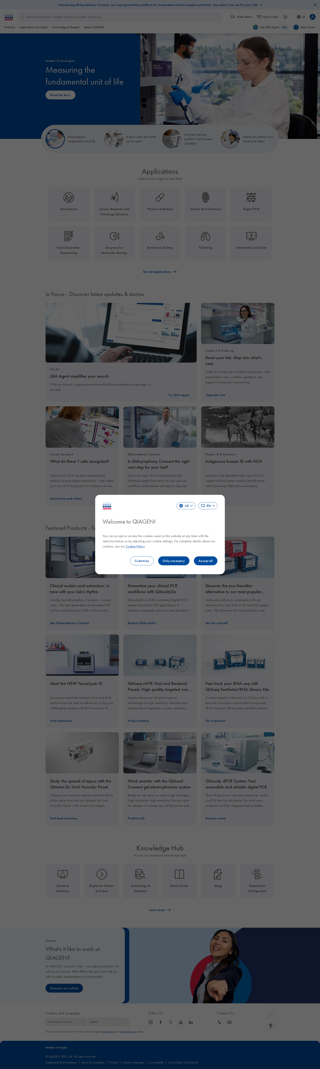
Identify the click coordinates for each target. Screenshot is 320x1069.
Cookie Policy (135, 546)
